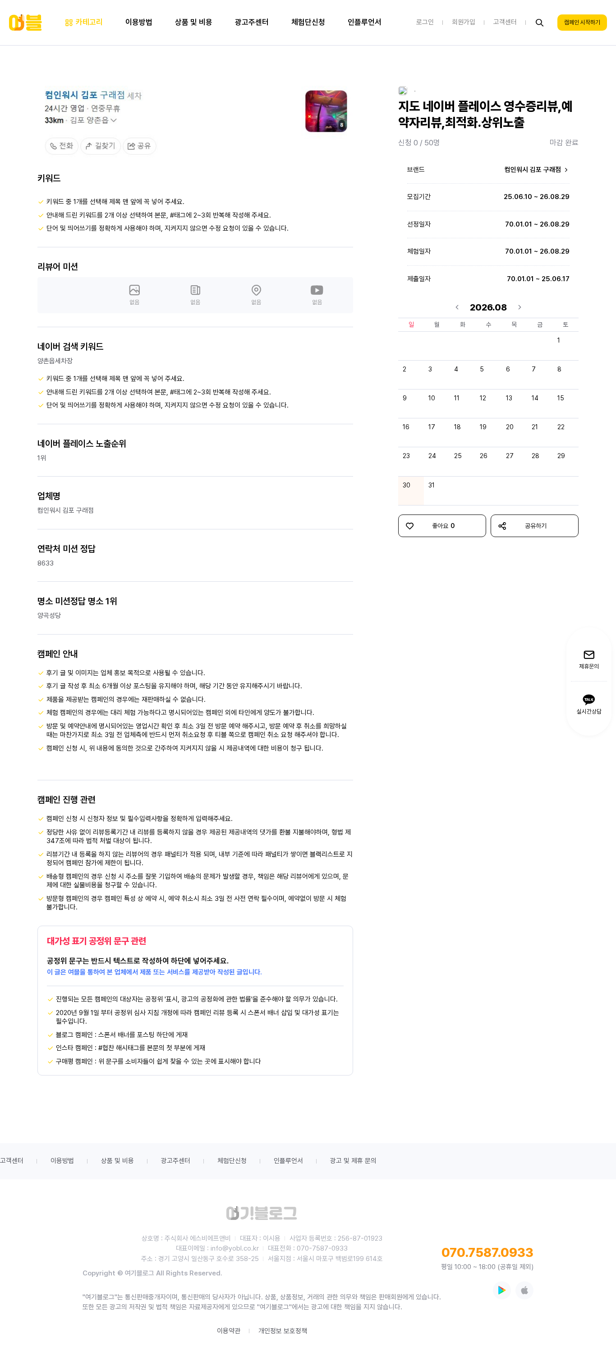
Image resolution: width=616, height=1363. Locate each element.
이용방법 (62, 1161)
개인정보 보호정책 (282, 1331)
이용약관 (228, 1331)
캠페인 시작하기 (582, 22)
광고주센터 (175, 1161)
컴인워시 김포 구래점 (534, 170)
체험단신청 (232, 1161)
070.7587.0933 (487, 1252)
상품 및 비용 (117, 1161)
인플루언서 (288, 1161)
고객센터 (11, 1161)
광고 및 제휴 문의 (353, 1161)
